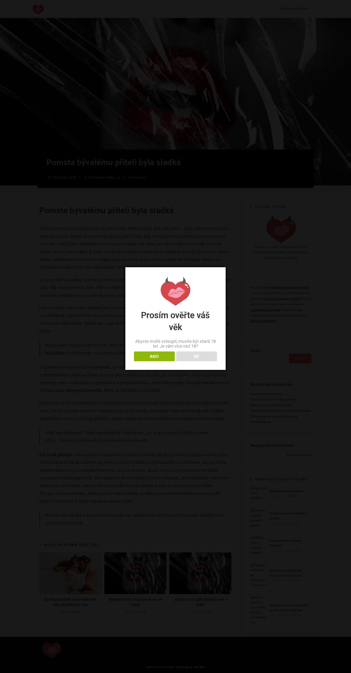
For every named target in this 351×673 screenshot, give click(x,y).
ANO (154, 356)
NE (196, 356)
